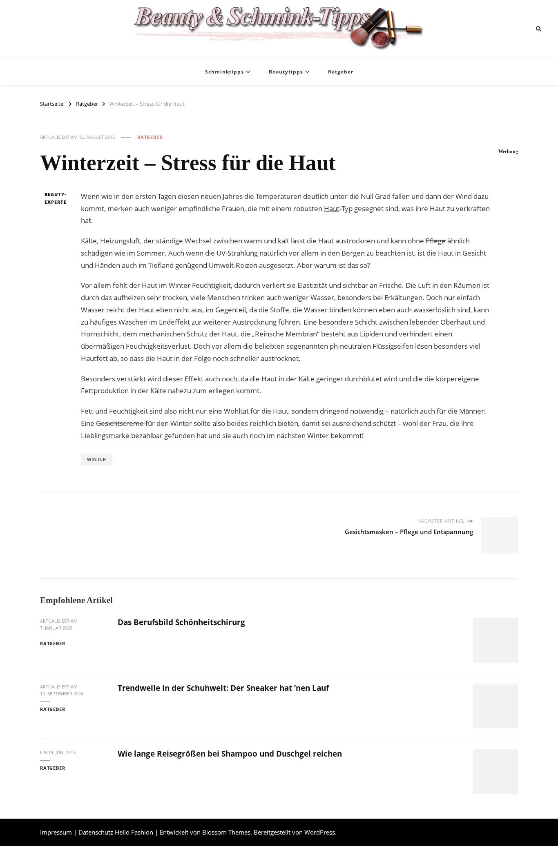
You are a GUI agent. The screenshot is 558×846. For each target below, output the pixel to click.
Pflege (436, 240)
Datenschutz (95, 832)
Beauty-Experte (56, 198)
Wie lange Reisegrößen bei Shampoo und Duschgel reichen (230, 753)
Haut (331, 208)
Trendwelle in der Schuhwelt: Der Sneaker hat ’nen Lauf (223, 688)
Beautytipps (286, 71)
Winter (96, 459)
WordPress (319, 832)
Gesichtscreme (120, 423)
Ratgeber (340, 71)
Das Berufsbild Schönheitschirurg (181, 622)
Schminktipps (224, 71)
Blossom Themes (226, 832)
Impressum (56, 832)
